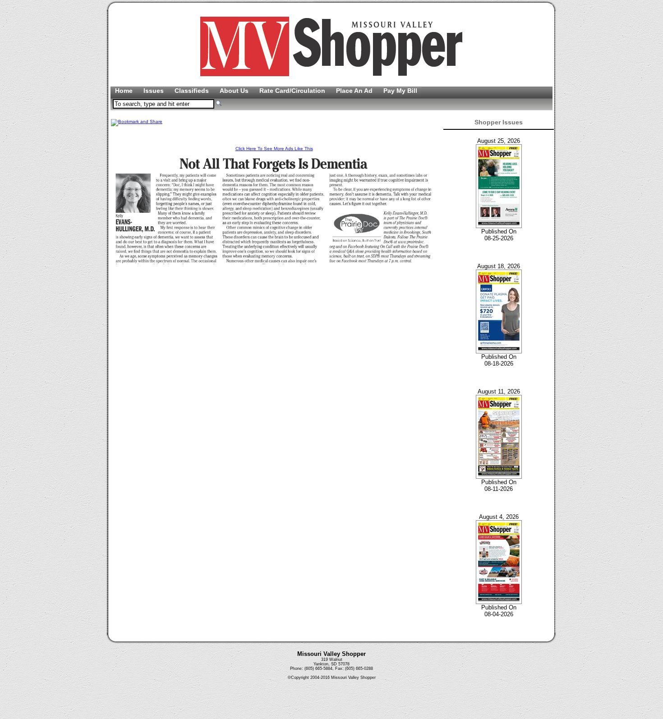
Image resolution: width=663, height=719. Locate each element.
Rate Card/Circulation (293, 90)
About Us (235, 90)
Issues (154, 90)
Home (124, 90)
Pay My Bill (400, 90)
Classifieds (193, 90)
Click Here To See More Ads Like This (274, 148)
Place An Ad (355, 90)
